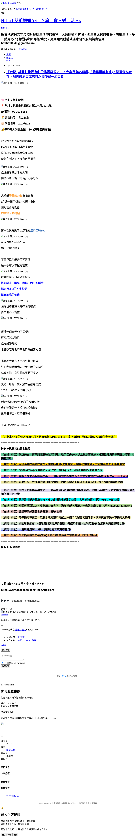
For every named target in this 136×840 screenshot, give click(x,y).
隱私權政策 (83, 803)
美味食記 (22, 637)
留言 (24, 630)
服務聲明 (93, 803)
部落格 (9, 58)
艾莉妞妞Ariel (12, 796)
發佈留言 (5, 666)
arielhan (4, 615)
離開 (15, 835)
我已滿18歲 (6, 835)
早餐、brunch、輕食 (27, 640)
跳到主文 (5, 28)
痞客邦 (18, 630)
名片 (8, 61)
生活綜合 (23, 49)
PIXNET (48, 803)
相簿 (8, 54)
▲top (3, 645)
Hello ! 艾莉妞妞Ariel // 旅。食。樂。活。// (41, 20)
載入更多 (5, 650)
